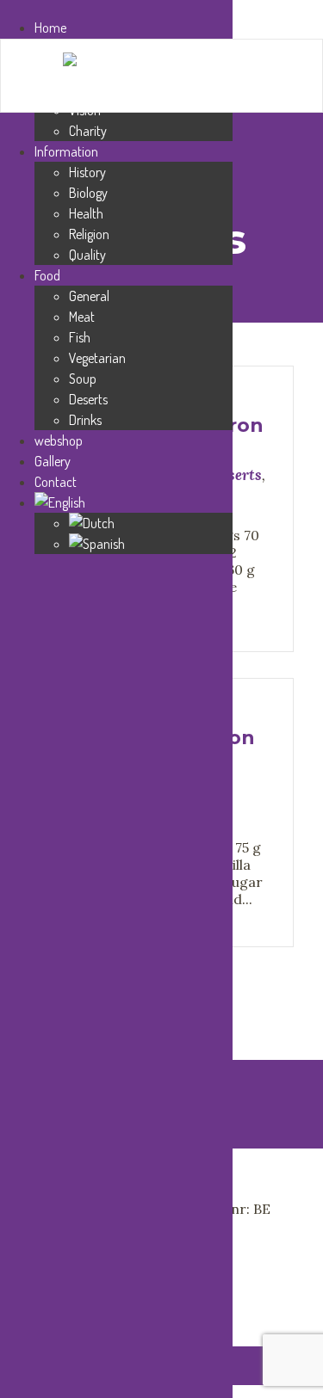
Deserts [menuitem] (88, 399)
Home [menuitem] (50, 27)
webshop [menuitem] (58, 440)
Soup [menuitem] (82, 378)
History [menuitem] (87, 172)
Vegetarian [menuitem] (97, 357)
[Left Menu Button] (9, 8)
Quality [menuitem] (87, 254)
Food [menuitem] (47, 275)
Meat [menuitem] (82, 316)
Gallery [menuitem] (52, 461)
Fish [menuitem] (79, 337)
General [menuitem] (89, 296)
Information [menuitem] (66, 151)
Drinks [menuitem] (85, 419)
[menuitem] (133, 502)
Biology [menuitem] (88, 192)
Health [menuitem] (86, 213)
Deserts (236, 474)
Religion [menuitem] (89, 234)
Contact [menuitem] (55, 481)
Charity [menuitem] (88, 130)
